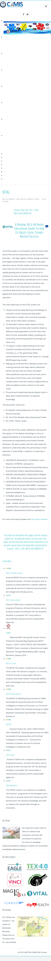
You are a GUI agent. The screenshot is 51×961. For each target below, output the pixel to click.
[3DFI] (14, 905)
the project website (39, 519)
